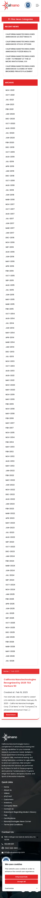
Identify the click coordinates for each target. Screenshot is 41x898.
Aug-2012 (10, 461)
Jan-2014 (10, 347)
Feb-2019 (10, 404)
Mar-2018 (10, 199)
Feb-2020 (10, 142)
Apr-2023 (10, 518)
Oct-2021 (10, 95)
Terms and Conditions (13, 824)
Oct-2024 (10, 585)
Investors (8, 802)
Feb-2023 (10, 508)
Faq (5, 815)
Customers (8, 799)
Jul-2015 (10, 290)
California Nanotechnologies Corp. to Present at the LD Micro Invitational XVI (20, 59)
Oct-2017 (10, 209)
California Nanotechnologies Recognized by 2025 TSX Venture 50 (20, 682)
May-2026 (10, 651)
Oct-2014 (10, 313)
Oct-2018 (10, 180)
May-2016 (10, 261)
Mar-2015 (10, 304)
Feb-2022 (10, 475)
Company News (10, 806)
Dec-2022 (10, 494)
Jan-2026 (10, 637)
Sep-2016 (10, 247)
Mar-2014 (10, 342)
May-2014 (10, 332)
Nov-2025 (10, 627)
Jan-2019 (10, 171)
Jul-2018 (10, 190)
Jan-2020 (10, 114)
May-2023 (10, 523)
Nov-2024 (10, 589)
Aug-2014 (10, 318)
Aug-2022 (10, 499)
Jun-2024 (10, 570)
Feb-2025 (10, 599)
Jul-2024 (10, 575)
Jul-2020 (10, 133)
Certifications (9, 818)
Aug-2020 (10, 128)
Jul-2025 (10, 613)
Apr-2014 (10, 337)
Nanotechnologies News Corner (17, 821)
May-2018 (10, 413)
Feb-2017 (10, 428)
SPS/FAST (8, 796)
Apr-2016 (10, 266)
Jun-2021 (10, 104)
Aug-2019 (10, 157)
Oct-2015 (10, 275)
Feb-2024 (10, 561)
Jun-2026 (10, 656)
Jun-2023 (10, 527)
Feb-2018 (10, 418)
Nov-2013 (10, 361)
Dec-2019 (10, 147)
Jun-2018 (10, 195)
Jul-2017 (10, 218)
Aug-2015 (10, 285)
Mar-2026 (10, 646)
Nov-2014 (10, 437)
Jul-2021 (10, 99)
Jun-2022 (10, 485)
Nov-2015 (10, 432)
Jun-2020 (10, 137)
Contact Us (9, 809)
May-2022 (10, 480)
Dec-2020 (10, 118)
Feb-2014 (10, 442)
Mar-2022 (10, 513)
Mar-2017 (10, 228)
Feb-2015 (10, 309)
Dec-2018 (10, 176)
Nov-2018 (10, 409)
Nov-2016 (10, 242)
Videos (7, 793)
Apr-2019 (10, 166)
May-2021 (10, 380)
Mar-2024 (10, 565)
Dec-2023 (10, 551)
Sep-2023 (10, 542)
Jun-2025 (10, 608)
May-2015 (10, 299)
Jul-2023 (10, 532)
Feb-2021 (10, 109)
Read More (11, 715)
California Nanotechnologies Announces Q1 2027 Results (20, 35)
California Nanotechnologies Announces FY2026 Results (20, 50)
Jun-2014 (10, 328)
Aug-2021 (10, 375)
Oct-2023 (10, 546)
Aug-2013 (10, 371)
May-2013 (10, 447)
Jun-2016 (10, 256)
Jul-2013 (10, 356)
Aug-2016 (10, 252)
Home (6, 671)
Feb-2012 (10, 451)
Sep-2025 (10, 618)
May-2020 (10, 390)
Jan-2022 (10, 470)
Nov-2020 (10, 385)
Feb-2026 (10, 642)
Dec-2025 (10, 632)
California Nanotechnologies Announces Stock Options (20, 42)
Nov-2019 (10, 394)
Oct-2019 (10, 152)
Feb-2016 (10, 271)
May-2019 (10, 399)
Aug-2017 (10, 214)
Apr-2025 (10, 604)
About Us (8, 790)
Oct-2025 (10, 623)
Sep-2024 (10, 580)
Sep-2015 (10, 280)
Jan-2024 (10, 556)
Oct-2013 (10, 366)
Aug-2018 (10, 185)
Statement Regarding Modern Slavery (20, 812)
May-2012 (10, 466)
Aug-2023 (10, 537)
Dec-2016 (10, 237)
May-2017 (10, 423)
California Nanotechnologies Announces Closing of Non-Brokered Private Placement (20, 69)
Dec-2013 (10, 351)
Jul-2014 (10, 323)
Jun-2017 (10, 223)
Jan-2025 (10, 594)
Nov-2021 (10, 90)
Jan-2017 (10, 233)
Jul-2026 (10, 661)
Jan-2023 (10, 504)
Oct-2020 (10, 123)
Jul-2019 (10, 161)
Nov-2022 (10, 489)
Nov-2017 (10, 204)
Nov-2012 (10, 456)
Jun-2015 (10, 294)
